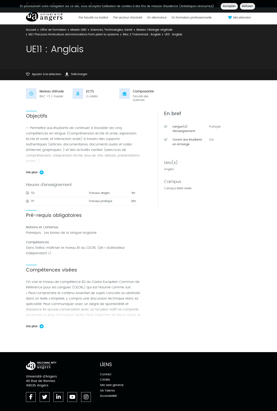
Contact (105, 374)
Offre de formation (53, 30)
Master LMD (78, 30)
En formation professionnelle (192, 18)
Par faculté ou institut (93, 18)
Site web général (111, 385)
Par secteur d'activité (127, 18)
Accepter (229, 6)
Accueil (31, 30)
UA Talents (107, 390)
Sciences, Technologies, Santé (111, 30)
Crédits (105, 379)
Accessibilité (108, 396)
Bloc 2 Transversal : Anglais (142, 34)
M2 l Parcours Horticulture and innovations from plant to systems (74, 34)
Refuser (247, 6)
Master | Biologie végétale (154, 30)
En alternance (157, 18)
